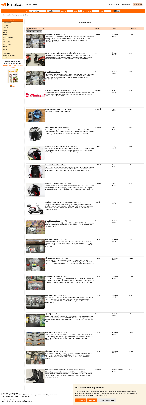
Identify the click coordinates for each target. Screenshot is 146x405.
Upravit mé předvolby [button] (107, 400)
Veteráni (5, 49)
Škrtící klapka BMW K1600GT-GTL (55, 109)
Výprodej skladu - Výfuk (52, 239)
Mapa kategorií (5, 400)
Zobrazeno (132, 28)
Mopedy (5, 35)
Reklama (26, 395)
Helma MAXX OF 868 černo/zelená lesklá (57, 146)
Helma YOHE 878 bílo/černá (53, 128)
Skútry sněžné (7, 44)
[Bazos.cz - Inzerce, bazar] (12, 6)
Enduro (5, 30)
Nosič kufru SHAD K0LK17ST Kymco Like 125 (59, 202)
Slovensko (18, 401)
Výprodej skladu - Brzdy (52, 276)
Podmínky (33, 395)
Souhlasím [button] (81, 400)
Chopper (5, 27)
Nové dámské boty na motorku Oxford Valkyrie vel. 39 (61, 370)
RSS (47, 395)
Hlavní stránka (6, 15)
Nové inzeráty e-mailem (34, 31)
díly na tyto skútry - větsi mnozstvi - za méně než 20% (61, 53)
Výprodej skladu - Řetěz (52, 221)
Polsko (24, 401)
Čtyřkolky (5, 25)
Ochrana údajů (40, 395)
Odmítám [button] (92, 400)
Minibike (5, 32)
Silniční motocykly (8, 37)
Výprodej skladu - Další (52, 351)
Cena (97, 28)
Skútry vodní (6, 42)
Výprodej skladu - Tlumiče (53, 314)
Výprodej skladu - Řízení (52, 332)
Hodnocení (15, 395)
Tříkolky (5, 46)
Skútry (4, 39)
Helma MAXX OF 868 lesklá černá (55, 165)
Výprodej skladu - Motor (52, 34)
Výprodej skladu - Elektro (52, 258)
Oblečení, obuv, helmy (9, 55)
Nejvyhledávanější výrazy (17, 400)
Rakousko (29, 401)
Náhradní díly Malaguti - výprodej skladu (57, 90)
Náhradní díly (6, 53)
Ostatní (5, 58)
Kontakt (21, 395)
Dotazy (10, 395)
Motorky (14, 15)
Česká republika (9, 401)
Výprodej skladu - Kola (52, 295)
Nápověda (4, 395)
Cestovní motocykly (8, 23)
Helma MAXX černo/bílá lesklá (54, 183)
